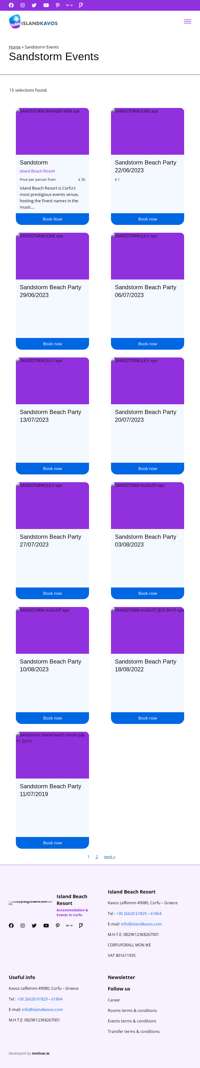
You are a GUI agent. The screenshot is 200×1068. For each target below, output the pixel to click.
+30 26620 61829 (131, 913)
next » (109, 856)
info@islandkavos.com (141, 924)
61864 (155, 913)
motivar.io (41, 1053)
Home (15, 47)
